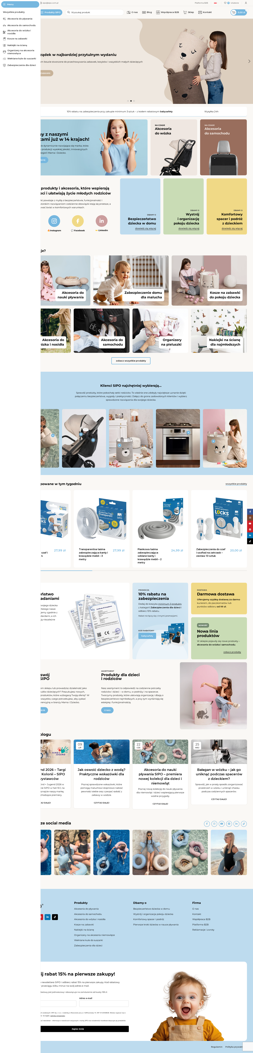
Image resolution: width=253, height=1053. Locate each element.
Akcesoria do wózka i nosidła (89, 919)
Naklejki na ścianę (84, 929)
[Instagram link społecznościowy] (214, 824)
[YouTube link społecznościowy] (222, 824)
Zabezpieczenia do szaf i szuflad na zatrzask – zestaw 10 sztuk (210, 552)
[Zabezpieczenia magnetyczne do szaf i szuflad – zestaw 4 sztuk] (43, 518)
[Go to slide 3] (134, 101)
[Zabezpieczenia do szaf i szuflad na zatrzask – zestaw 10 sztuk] (219, 518)
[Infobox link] (54, 223)
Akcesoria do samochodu (88, 914)
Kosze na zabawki (84, 924)
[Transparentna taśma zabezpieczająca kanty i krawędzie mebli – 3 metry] (101, 518)
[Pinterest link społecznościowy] (229, 824)
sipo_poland (25, 878)
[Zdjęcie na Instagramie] (72, 852)
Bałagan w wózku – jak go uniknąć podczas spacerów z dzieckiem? (219, 774)
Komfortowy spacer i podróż (148, 919)
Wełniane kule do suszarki (88, 940)
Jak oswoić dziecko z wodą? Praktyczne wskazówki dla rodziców (101, 774)
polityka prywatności (57, 1016)
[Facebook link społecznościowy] (207, 824)
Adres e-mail (85, 998)
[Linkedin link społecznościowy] (236, 824)
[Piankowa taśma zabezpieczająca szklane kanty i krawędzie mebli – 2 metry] (160, 518)
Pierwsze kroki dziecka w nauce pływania (156, 924)
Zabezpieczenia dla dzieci (88, 945)
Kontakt (196, 914)
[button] (249, 61)
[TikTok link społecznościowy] (244, 824)
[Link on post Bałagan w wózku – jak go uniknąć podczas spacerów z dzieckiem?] (219, 752)
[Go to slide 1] (128, 101)
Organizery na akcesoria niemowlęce (94, 935)
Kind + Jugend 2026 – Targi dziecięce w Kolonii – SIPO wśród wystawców (43, 774)
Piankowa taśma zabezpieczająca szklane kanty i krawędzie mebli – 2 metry (150, 556)
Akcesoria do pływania (86, 908)
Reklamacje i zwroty (203, 929)
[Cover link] (174, 147)
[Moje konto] (245, 3)
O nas (195, 908)
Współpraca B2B (201, 919)
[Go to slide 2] (131, 101)
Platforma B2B (200, 924)
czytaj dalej (43, 803)
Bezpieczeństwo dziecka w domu (151, 908)
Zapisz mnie (78, 1028)
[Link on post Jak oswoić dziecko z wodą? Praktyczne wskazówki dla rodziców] (102, 752)
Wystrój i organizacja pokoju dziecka (153, 914)
